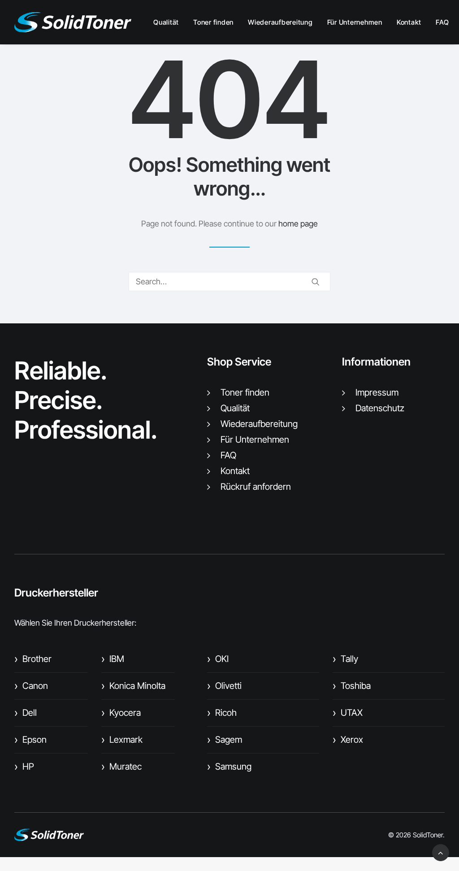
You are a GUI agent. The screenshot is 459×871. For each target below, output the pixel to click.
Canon (31, 685)
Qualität (166, 22)
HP (24, 766)
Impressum (376, 392)
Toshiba (352, 685)
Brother (33, 659)
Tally (345, 659)
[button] (315, 282)
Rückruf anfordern (256, 486)
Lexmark (122, 739)
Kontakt (409, 22)
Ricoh (222, 712)
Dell (25, 712)
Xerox (348, 739)
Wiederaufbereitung (280, 22)
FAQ (442, 22)
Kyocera (121, 712)
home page (298, 223)
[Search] (229, 281)
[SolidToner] (72, 22)
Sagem (224, 739)
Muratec (121, 766)
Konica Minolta (133, 685)
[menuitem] (169, 22)
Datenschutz (379, 408)
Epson (30, 739)
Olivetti (224, 685)
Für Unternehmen (354, 22)
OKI (218, 659)
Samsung (229, 766)
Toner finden (213, 22)
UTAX (348, 712)
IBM (112, 659)
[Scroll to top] (440, 852)
